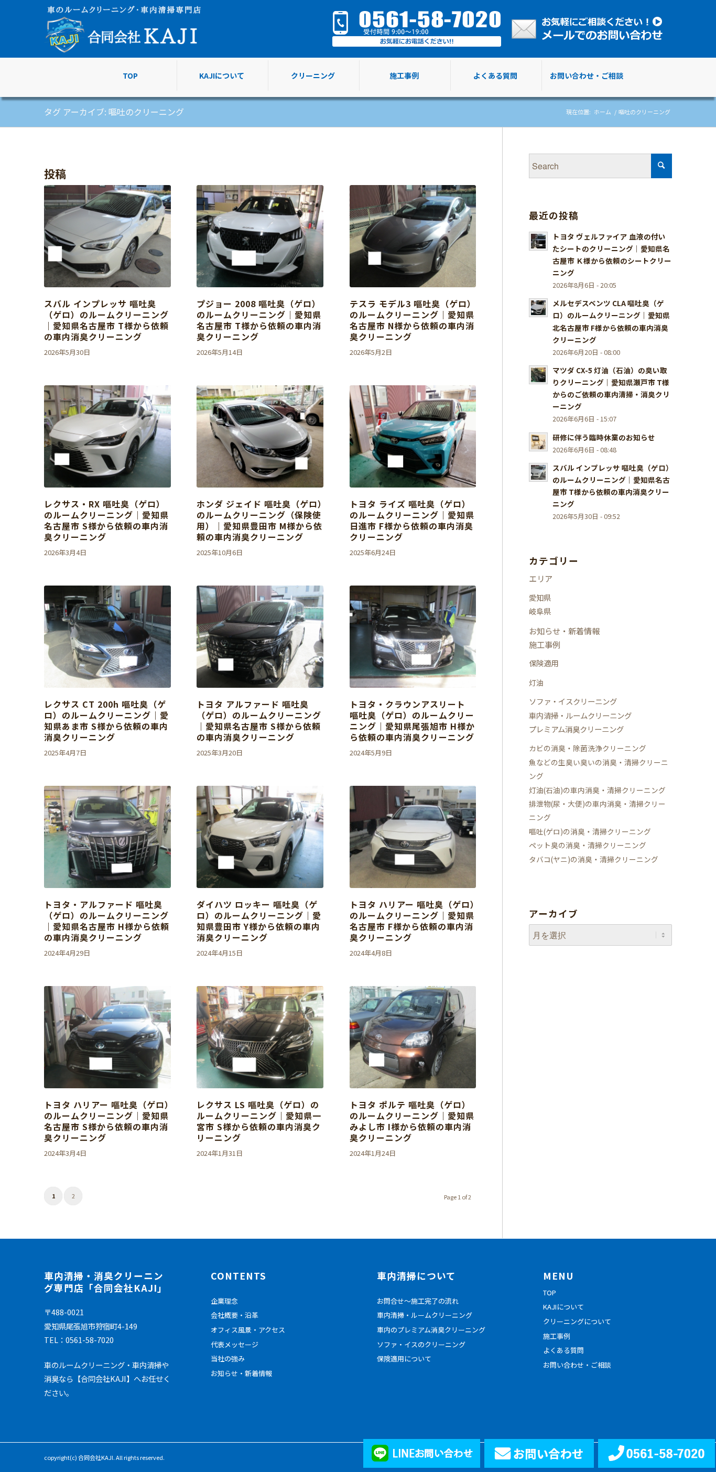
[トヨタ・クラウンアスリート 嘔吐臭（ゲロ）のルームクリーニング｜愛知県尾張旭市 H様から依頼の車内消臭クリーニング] (413, 637)
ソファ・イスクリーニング (573, 701)
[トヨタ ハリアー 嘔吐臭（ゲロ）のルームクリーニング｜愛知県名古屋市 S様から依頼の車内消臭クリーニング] (107, 1037)
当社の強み (228, 1358)
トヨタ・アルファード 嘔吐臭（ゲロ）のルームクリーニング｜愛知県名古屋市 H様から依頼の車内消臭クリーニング (106, 920)
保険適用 (543, 662)
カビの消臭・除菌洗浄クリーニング (587, 748)
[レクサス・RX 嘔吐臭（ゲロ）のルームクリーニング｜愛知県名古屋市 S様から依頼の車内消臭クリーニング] (107, 436)
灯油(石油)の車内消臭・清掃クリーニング (597, 790)
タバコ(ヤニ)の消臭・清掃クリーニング (593, 859)
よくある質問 (563, 1350)
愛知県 (540, 597)
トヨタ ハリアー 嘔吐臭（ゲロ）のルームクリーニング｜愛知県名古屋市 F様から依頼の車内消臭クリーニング (412, 920)
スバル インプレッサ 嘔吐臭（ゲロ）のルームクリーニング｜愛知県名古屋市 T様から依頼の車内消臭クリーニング (106, 319)
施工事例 (544, 644)
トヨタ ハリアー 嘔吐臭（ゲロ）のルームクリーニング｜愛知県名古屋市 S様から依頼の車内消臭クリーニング (106, 1120)
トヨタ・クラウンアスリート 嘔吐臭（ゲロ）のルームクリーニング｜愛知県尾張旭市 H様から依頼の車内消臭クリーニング (412, 720)
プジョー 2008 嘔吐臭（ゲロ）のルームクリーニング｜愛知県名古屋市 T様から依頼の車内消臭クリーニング (259, 319)
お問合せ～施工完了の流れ (418, 1301)
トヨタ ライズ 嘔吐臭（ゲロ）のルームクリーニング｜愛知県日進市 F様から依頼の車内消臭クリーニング (412, 520)
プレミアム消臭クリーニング (576, 728)
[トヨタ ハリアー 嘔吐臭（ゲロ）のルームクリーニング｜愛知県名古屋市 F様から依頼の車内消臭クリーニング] (413, 837)
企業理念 (224, 1301)
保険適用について (404, 1358)
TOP (549, 1292)
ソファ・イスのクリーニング (421, 1344)
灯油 (536, 682)
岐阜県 (540, 610)
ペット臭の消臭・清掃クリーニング (587, 845)
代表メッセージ (234, 1344)
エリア (540, 578)
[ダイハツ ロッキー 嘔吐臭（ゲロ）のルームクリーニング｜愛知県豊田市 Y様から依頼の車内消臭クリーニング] (260, 837)
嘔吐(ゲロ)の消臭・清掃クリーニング (590, 831)
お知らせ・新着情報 (564, 630)
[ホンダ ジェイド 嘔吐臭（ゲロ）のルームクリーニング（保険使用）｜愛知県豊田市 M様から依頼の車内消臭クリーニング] (260, 436)
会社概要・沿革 (234, 1315)
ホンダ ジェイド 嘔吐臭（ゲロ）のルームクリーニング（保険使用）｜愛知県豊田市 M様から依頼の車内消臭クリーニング (259, 520)
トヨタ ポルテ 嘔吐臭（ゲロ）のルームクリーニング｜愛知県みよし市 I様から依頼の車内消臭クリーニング (412, 1120)
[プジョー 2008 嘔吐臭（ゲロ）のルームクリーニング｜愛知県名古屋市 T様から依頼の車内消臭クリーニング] (260, 236)
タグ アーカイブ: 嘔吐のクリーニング (114, 111)
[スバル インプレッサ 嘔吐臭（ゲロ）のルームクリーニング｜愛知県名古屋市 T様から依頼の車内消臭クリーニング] (107, 236)
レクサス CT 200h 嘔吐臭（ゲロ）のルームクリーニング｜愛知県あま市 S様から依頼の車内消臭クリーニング (106, 720)
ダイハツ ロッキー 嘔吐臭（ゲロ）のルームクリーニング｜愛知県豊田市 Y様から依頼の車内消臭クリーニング (259, 920)
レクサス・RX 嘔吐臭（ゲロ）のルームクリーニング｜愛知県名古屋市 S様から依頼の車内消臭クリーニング (106, 520)
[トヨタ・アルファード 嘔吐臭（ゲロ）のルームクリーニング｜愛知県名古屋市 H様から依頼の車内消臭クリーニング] (107, 837)
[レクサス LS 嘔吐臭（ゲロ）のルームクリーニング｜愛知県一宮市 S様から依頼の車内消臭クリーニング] (260, 1037)
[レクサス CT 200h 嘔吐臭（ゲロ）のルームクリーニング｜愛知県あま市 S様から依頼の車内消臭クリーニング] (107, 637)
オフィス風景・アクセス (248, 1330)
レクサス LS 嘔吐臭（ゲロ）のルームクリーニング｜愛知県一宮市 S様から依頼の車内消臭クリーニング (259, 1120)
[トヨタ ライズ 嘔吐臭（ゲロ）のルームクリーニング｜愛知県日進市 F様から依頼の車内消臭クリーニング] (413, 436)
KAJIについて (563, 1307)
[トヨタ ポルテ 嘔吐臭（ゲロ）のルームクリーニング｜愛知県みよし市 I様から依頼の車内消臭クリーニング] (413, 1037)
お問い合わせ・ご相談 (577, 1365)
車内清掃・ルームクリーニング (580, 715)
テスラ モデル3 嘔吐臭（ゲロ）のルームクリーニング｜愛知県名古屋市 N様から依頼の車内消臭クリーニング (413, 319)
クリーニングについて (577, 1321)
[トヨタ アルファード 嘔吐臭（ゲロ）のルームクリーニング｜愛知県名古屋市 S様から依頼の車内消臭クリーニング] (260, 637)
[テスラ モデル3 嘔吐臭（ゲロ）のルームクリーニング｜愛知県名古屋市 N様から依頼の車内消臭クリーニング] (413, 236)
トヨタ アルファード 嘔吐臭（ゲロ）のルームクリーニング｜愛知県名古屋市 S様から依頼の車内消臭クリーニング (259, 720)
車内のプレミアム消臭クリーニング (431, 1330)
